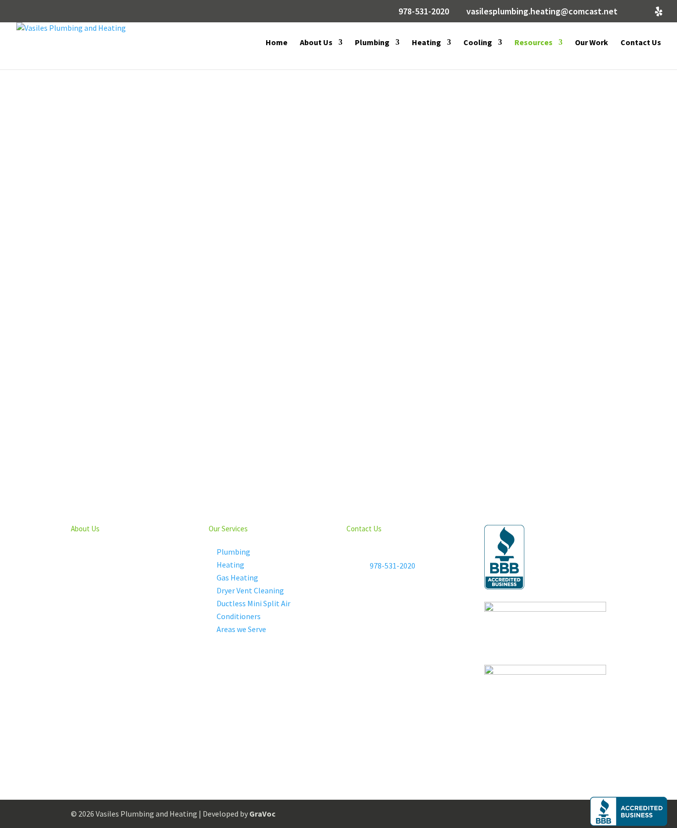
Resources (533, 43)
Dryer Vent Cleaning (250, 590)
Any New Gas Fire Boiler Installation (543, 229)
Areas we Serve (241, 629)
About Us (316, 43)
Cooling (477, 43)
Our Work (591, 43)
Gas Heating (237, 577)
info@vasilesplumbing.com (416, 601)
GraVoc (262, 814)
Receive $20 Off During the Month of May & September (126, 236)
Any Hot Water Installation (406, 221)
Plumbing (372, 43)
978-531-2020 (423, 11)
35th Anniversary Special (258, 229)
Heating (426, 43)
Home (276, 43)
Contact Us (641, 43)
